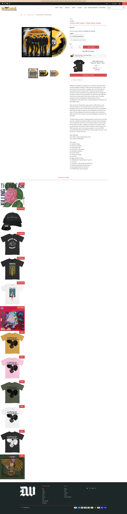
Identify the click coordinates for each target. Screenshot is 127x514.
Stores (80, 7)
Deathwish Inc (26, 507)
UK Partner (101, 7)
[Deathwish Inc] (10, 8)
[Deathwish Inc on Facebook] (4, 3)
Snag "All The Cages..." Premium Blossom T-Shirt (12, 368)
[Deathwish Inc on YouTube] (7, 3)
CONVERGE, (61, 1)
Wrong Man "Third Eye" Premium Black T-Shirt (12, 244)
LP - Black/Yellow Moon (77, 36)
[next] (65, 42)
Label (61, 7)
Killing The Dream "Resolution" (12, 195)
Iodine (71, 19)
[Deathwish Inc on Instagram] (9, 3)
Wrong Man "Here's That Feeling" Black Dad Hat (12, 219)
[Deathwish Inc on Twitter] (2, 3)
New (56, 7)
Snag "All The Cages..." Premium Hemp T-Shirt (12, 392)
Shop (73, 7)
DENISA (73, 1)
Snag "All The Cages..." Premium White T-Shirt (12, 417)
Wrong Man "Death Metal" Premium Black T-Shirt (12, 269)
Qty (71, 44)
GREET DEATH (67, 1)
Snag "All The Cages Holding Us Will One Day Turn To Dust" (12, 466)
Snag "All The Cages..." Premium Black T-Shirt (12, 442)
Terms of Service (67, 496)
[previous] (22, 42)
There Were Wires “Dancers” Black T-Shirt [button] (97, 62)
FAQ (65, 490)
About (65, 488)
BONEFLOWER (78, 1)
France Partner (92, 7)
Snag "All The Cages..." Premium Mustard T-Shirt (12, 343)
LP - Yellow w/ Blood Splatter (78, 40)
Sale (85, 7)
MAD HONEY (56, 1)
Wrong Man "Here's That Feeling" (12, 318)
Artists (67, 7)
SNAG (51, 1)
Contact (66, 492)
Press (65, 495)
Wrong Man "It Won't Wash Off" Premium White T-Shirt (12, 293)
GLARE (83, 1)
